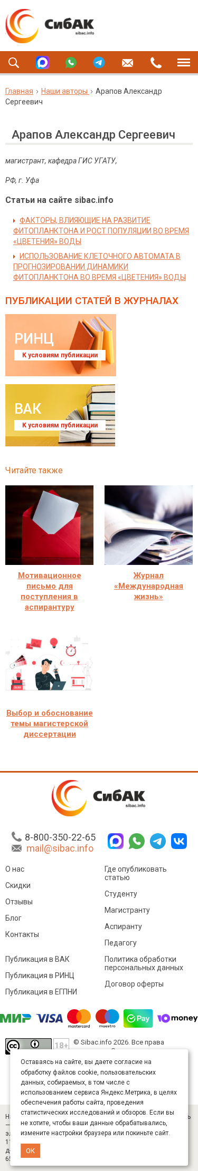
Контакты (22, 934)
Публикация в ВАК (37, 959)
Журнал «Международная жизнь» (148, 586)
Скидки (18, 885)
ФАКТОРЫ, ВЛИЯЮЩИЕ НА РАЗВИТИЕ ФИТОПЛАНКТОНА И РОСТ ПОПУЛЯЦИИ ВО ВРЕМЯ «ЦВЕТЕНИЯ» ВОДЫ (101, 231)
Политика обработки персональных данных (144, 963)
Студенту (121, 894)
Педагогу (121, 943)
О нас (14, 869)
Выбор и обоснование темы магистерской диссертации (49, 723)
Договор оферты (134, 984)
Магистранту (127, 910)
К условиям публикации (60, 355)
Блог (13, 918)
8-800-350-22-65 (60, 837)
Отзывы (19, 901)
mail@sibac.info (59, 848)
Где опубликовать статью (136, 873)
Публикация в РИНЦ (39, 975)
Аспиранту (123, 926)
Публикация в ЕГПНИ (41, 992)
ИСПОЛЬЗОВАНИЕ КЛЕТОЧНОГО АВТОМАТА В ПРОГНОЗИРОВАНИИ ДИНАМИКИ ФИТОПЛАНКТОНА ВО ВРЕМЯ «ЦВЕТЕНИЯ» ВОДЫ (99, 266)
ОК (30, 1151)
